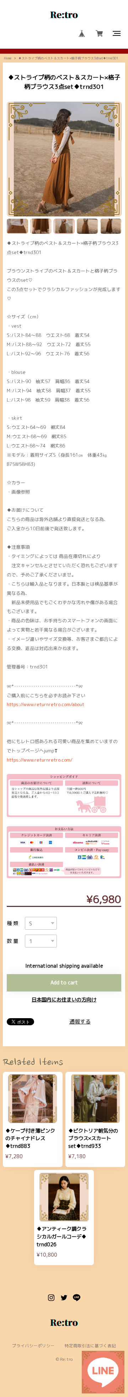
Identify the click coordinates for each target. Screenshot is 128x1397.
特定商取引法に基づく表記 (90, 1346)
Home (7, 58)
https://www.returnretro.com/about (45, 704)
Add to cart (64, 982)
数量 (13, 941)
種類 (13, 923)
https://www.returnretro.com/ (40, 760)
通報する (80, 1021)
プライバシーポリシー (33, 1346)
